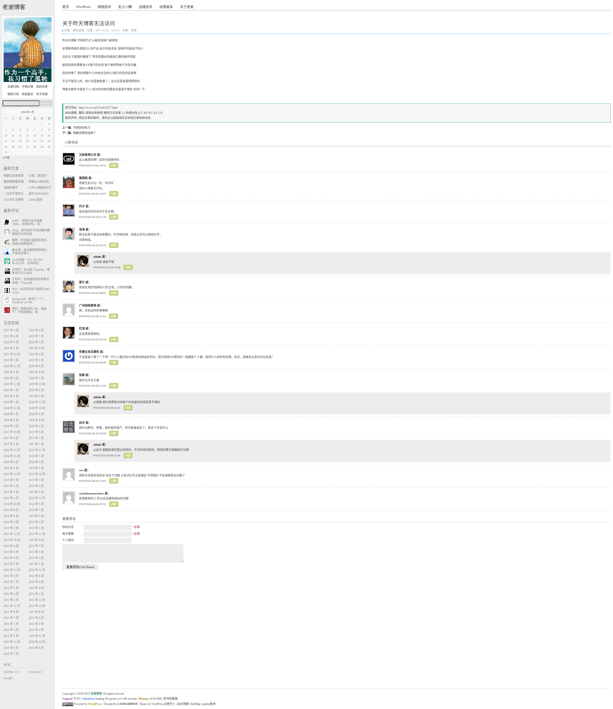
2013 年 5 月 (36, 552)
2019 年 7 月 (11, 390)
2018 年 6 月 (36, 414)
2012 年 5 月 (11, 588)
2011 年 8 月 (36, 612)
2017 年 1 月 (36, 444)
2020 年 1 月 (36, 378)
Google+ (9, 678)
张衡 (82, 375)
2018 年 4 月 (36, 420)
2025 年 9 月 (11, 330)
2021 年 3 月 (11, 360)
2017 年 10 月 (12, 432)
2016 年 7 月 (36, 456)
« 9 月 (6, 157)
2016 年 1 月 (36, 468)
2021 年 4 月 (36, 354)
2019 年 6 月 (36, 390)
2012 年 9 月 (11, 576)
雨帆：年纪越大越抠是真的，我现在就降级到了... (30, 241)
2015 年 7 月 (36, 480)
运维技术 (145, 7)
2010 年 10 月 (37, 642)
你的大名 (68, 527)
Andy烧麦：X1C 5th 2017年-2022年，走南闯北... (27, 261)
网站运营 (78, 30)
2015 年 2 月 (36, 492)
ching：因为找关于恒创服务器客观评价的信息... (31, 232)
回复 (113, 165)
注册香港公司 (87, 155)
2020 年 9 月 (36, 366)
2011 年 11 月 (12, 606)
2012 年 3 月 (11, 594)
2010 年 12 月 (37, 636)
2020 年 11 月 (12, 366)
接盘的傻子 (11, 187)
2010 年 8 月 (36, 648)
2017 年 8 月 (11, 438)
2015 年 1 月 (11, 498)
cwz (81, 470)
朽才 (82, 206)
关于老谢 (186, 7)
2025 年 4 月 (11, 336)
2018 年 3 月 (11, 426)
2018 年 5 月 (11, 420)
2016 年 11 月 (37, 450)
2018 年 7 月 (11, 414)
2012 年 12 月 (12, 570)
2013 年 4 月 (11, 558)
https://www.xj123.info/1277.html (98, 107)
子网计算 (27, 86)
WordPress (83, 7)
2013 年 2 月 (11, 564)
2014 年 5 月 (36, 516)
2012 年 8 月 (36, 576)
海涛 (82, 229)
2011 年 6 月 (36, 618)
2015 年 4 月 (36, 486)
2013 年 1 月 (36, 564)
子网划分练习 (81, 127)
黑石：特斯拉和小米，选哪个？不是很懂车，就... (29, 310)
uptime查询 (209, 704)
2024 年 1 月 (11, 348)
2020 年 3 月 (11, 378)
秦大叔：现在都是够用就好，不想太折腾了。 (30, 251)
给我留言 (166, 7)
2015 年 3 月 (11, 492)
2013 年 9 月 (36, 540)
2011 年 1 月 (11, 636)
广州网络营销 (87, 305)
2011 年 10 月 (37, 606)
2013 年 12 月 (12, 534)
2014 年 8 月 (11, 510)
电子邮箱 (68, 533)
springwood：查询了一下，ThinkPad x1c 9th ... (29, 300)
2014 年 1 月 (36, 528)
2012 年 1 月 (11, 600)
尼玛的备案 (170, 698)
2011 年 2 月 (36, 630)
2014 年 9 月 (36, 504)
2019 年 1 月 (11, 402)
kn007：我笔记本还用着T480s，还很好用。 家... (27, 222)
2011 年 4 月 (36, 624)
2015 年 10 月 (37, 474)
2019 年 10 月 (37, 384)
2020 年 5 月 (11, 372)
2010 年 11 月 (12, 642)
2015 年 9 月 (11, 480)
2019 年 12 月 (12, 384)
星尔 (82, 282)
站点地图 (183, 704)
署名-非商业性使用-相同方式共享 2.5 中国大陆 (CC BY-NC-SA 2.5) (120, 113)
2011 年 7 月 (11, 618)
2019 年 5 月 (11, 396)
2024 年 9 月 (11, 342)
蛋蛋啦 (83, 178)
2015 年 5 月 (11, 486)
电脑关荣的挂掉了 (84, 133)
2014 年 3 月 (36, 522)
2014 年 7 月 (36, 510)
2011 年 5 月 (11, 624)
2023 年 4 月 (36, 348)
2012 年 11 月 (37, 570)
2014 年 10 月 (12, 504)
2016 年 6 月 (11, 462)
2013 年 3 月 (36, 558)
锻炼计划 (13, 94)
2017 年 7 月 (36, 438)
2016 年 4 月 (36, 462)
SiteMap (195, 704)
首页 (65, 7)
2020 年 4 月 (36, 372)
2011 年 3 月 (11, 630)
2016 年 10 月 (12, 456)
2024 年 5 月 (36, 342)
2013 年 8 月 (11, 546)
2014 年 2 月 (11, 528)
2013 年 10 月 (12, 540)
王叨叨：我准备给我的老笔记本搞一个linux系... (30, 281)
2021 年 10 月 (12, 354)
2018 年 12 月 (37, 402)
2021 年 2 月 (36, 360)
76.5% (77, 698)
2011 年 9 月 (11, 612)
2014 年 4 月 (11, 522)
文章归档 (13, 86)
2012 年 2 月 (36, 594)
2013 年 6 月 (11, 552)
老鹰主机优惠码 (89, 352)
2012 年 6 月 (36, 582)
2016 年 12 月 (12, 450)
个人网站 (68, 540)
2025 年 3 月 (36, 336)
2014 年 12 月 (37, 498)
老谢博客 (13, 7)
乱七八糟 (125, 7)
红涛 (82, 328)
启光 (82, 422)
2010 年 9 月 (11, 648)
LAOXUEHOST (127, 704)
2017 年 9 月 (36, 432)
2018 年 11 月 (12, 408)
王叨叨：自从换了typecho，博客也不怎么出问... (31, 271)
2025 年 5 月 (36, 330)
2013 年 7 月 (36, 546)
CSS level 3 (35, 672)
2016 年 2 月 (11, 468)
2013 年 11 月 (37, 534)
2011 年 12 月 (37, 600)
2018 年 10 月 (37, 408)
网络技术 (104, 7)
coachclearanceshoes (91, 493)
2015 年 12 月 (12, 474)
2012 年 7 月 (11, 582)
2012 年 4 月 (36, 588)
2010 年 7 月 (11, 654)
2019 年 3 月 (36, 396)
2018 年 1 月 (36, 426)
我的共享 (42, 86)
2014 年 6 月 (11, 516)
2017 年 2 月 (11, 444)
